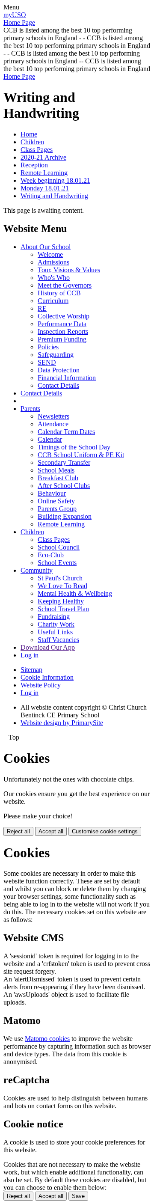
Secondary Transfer (64, 462)
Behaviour (52, 493)
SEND (47, 362)
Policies (48, 347)
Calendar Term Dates (66, 431)
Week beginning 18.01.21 (55, 180)
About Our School (46, 246)
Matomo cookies (47, 1038)
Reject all (18, 831)
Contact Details (58, 385)
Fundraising (54, 616)
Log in (29, 655)
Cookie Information (47, 677)
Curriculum (53, 300)
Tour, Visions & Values (69, 270)
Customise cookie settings (105, 831)
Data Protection (59, 370)
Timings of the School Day (74, 447)
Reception (34, 165)
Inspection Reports (63, 331)
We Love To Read (62, 585)
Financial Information (67, 377)
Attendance (53, 424)
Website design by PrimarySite (62, 722)
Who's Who (54, 277)
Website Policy (41, 685)
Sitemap (31, 669)
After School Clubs (64, 485)
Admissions (53, 262)
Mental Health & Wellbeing (75, 593)
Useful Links (55, 632)
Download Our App (48, 647)
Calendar (50, 439)
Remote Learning (44, 172)
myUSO (14, 14)
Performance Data (62, 323)
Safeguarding (56, 354)
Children (32, 142)
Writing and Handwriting (54, 195)
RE (42, 308)
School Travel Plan (63, 608)
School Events (57, 562)
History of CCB (59, 293)
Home (29, 134)
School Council (59, 547)
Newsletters (53, 416)
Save (78, 1196)
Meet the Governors (65, 285)
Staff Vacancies (58, 639)
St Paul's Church (60, 578)
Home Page (19, 22)
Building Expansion (65, 516)
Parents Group (57, 508)
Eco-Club (51, 555)
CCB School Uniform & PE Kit (81, 454)
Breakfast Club (58, 478)
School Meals (56, 470)
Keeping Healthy (61, 601)
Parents (30, 408)
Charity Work (56, 624)
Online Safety (56, 501)
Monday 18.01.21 (45, 188)
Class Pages (37, 149)
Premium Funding (62, 339)
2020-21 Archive (43, 157)
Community (37, 570)
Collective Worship (63, 316)
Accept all (50, 831)
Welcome (50, 254)
